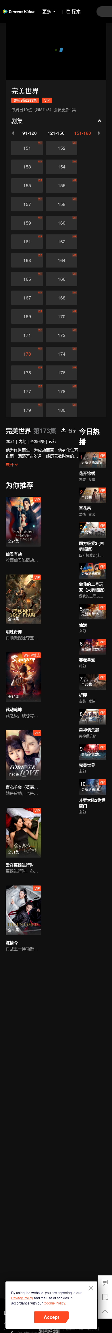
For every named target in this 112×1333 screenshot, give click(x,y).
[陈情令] (23, 910)
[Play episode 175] (27, 372)
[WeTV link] (18, 11)
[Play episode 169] (27, 316)
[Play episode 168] (61, 298)
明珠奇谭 (14, 631)
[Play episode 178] (61, 391)
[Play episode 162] (61, 241)
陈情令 (12, 942)
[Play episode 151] (27, 148)
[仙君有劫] (23, 522)
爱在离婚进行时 (20, 865)
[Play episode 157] (27, 204)
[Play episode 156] (61, 185)
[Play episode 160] (61, 223)
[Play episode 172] (61, 335)
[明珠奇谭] (23, 599)
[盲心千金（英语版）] (23, 755)
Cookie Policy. (55, 1302)
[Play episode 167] (27, 298)
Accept (51, 1317)
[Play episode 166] (61, 279)
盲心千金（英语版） (24, 787)
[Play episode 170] (61, 316)
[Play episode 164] (61, 260)
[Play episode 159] (27, 223)
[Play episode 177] (27, 391)
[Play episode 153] (27, 167)
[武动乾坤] (23, 677)
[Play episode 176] (61, 372)
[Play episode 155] (27, 185)
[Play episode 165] (27, 279)
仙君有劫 (14, 554)
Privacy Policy (22, 1297)
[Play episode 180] (61, 410)
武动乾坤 (14, 709)
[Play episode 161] (27, 241)
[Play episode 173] (27, 354)
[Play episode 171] (27, 335)
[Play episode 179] (27, 410)
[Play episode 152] (61, 148)
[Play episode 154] (61, 167)
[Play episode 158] (61, 204)
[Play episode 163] (27, 260)
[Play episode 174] (61, 354)
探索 (76, 11)
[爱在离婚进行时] (23, 833)
